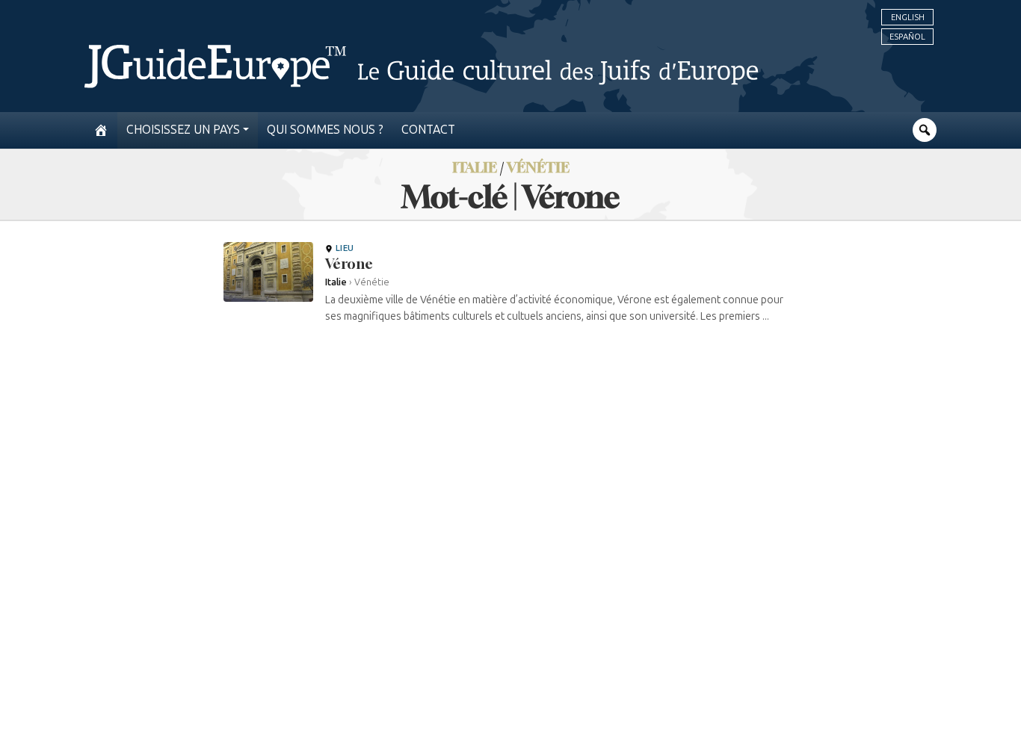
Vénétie (538, 167)
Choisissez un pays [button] (183, 130)
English (908, 17)
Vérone (349, 263)
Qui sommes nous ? (325, 130)
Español (907, 36)
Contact (428, 130)
